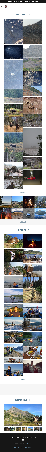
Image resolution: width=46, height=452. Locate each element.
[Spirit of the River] (6, 6)
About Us (16, 447)
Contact (30, 447)
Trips (25, 447)
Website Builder (28, 443)
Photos (21, 447)
